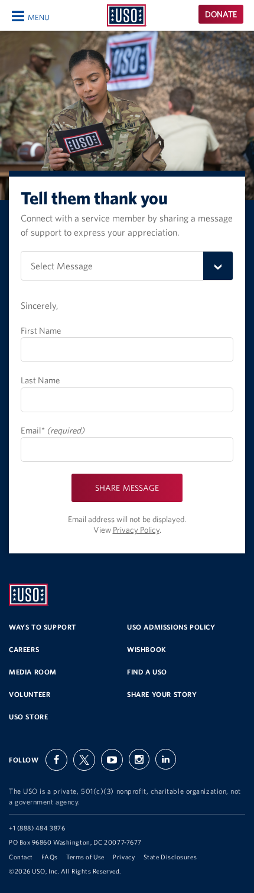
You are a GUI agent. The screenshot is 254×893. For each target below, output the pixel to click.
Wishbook (147, 649)
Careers (24, 649)
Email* (52, 430)
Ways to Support (42, 627)
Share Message (127, 488)
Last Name (40, 380)
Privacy (124, 857)
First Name (41, 330)
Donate (221, 14)
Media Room (33, 671)
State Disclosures (170, 857)
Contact (21, 857)
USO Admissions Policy (171, 627)
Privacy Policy (136, 529)
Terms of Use (85, 857)
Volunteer (29, 694)
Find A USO (147, 671)
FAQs (49, 857)
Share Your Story (162, 694)
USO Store (28, 716)
